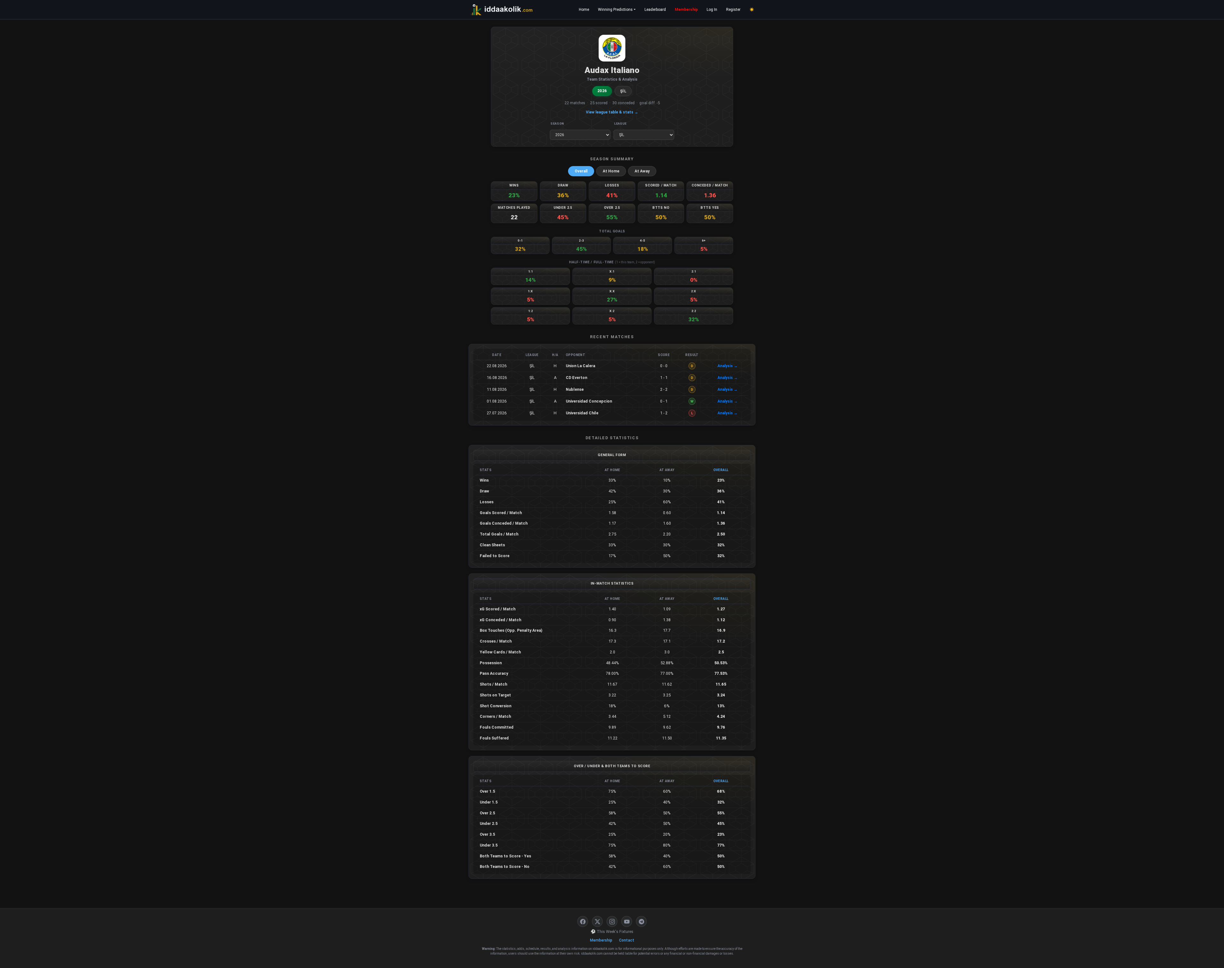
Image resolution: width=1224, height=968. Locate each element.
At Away (642, 171)
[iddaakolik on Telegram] (641, 921)
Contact (626, 940)
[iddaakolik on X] (597, 921)
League (620, 123)
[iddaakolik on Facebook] (582, 921)
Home (584, 9)
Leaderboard (655, 9)
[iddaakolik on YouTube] (626, 921)
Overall (581, 171)
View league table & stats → (612, 112)
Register (733, 9)
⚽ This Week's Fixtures (612, 931)
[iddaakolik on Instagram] (612, 921)
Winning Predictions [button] (615, 9)
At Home (611, 171)
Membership (686, 9)
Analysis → (728, 366)
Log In (712, 9)
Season (557, 123)
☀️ (751, 9)
